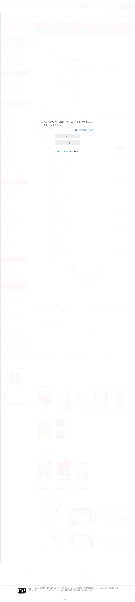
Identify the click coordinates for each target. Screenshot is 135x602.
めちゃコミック (62, 152)
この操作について (84, 130)
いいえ (67, 143)
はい (67, 136)
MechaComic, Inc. (75, 599)
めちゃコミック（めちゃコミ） (62, 599)
